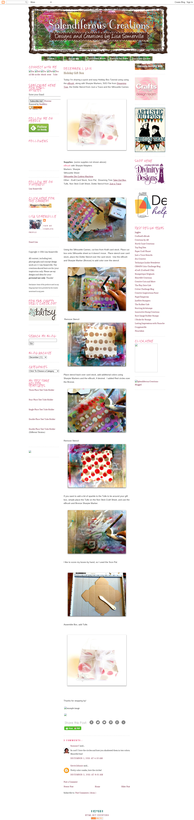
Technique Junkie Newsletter (147, 262)
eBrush (70, 83)
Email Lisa (33, 242)
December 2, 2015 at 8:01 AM (86, 774)
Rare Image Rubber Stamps (147, 316)
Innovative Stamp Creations (147, 312)
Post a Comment (71, 782)
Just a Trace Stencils (143, 255)
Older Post (125, 786)
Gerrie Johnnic (77, 765)
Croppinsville (140, 327)
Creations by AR (142, 240)
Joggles (138, 232)
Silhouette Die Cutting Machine (78, 176)
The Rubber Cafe (142, 304)
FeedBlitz (43, 104)
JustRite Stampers (142, 300)
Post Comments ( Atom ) (85, 793)
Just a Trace (115, 183)
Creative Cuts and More (145, 281)
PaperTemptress (142, 297)
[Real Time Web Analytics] (97, 819)
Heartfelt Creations (143, 278)
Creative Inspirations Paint (147, 293)
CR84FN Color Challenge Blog (147, 266)
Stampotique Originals (144, 274)
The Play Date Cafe (143, 285)
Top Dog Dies (140, 247)
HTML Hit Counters (97, 815)
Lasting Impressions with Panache (150, 323)
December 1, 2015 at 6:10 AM (86, 758)
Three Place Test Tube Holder (41, 390)
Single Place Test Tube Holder (41, 409)
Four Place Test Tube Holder (41, 399)
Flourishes (139, 331)
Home (97, 786)
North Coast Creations (144, 243)
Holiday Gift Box (74, 73)
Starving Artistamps (143, 308)
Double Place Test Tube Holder (42, 419)
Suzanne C (75, 746)
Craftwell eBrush (142, 236)
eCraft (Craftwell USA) (144, 270)
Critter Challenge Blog (144, 289)
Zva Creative (140, 259)
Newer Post (69, 786)
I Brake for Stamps (143, 319)
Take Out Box (119, 180)
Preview (47, 101)
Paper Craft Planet (143, 251)
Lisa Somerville (35, 188)
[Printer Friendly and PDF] (73, 730)
